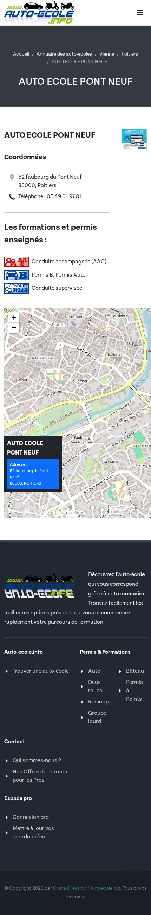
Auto (94, 671)
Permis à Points (134, 690)
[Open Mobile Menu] (140, 12)
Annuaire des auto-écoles (64, 54)
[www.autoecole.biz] (134, 139)
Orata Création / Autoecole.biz (86, 888)
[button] (13, 317)
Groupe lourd (97, 717)
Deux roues (95, 686)
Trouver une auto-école (41, 671)
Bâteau (135, 671)
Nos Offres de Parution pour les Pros (41, 776)
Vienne (106, 54)
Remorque (100, 702)
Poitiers (130, 54)
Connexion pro (31, 817)
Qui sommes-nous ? (37, 760)
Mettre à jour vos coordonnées (33, 832)
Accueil (21, 54)
